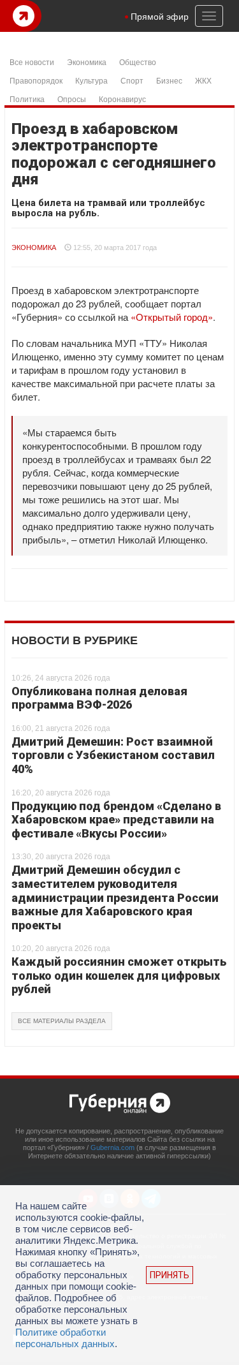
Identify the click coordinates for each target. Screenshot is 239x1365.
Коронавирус (122, 98)
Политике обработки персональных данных (65, 1338)
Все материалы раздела (62, 1020)
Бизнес (169, 80)
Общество (137, 61)
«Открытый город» (172, 316)
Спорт (131, 80)
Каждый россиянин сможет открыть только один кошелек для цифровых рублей (118, 975)
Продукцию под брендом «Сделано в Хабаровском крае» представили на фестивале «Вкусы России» (116, 819)
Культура (91, 80)
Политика (27, 98)
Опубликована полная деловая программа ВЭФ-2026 (99, 698)
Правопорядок (36, 80)
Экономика (86, 61)
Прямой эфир (160, 16)
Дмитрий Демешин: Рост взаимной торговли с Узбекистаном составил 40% (113, 755)
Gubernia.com (112, 1147)
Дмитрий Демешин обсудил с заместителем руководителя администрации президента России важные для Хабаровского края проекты (115, 897)
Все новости (32, 61)
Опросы (71, 98)
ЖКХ (203, 80)
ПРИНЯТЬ (169, 1275)
